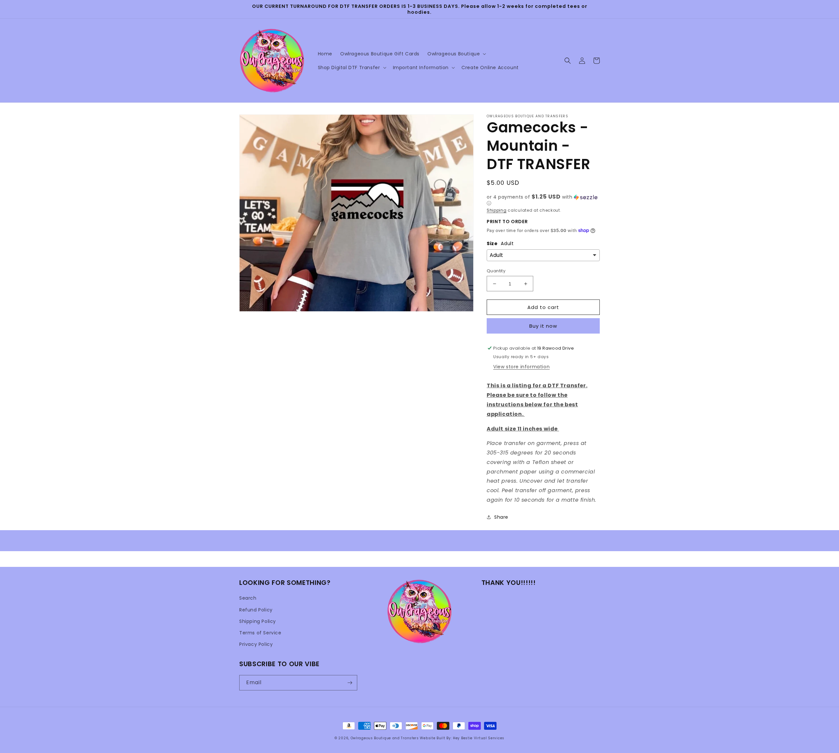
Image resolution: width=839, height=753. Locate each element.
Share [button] (501, 517)
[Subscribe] (349, 682)
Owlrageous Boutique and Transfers (385, 738)
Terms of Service (260, 632)
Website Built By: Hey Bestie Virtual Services (462, 738)
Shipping (497, 210)
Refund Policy (256, 610)
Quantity (496, 271)
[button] (456, 54)
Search (248, 598)
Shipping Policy (257, 621)
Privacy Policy (256, 644)
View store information (521, 366)
